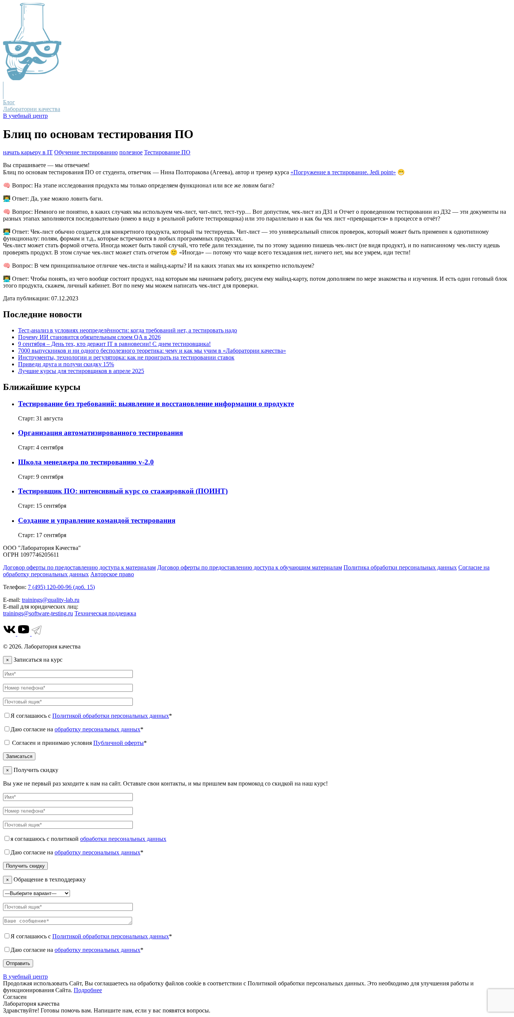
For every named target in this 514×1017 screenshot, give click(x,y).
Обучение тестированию (86, 152)
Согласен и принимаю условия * (79, 743)
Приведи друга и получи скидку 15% (66, 364)
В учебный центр (25, 116)
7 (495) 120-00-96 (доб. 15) (61, 587)
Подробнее (88, 990)
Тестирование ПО (167, 152)
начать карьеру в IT (28, 152)
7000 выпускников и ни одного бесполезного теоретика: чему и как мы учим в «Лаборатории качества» (152, 350)
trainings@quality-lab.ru (50, 600)
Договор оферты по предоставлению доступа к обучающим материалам (249, 567)
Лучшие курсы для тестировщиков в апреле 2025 (81, 371)
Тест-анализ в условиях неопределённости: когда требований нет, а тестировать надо (127, 330)
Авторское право (112, 574)
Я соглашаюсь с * (91, 716)
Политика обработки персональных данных (400, 567)
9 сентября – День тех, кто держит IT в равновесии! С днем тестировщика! (114, 344)
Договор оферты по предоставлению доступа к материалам (79, 567)
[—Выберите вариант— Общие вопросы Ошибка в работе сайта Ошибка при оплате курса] (36, 893)
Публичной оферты (118, 743)
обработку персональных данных (97, 729)
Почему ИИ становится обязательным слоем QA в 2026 (89, 337)
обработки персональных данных (123, 839)
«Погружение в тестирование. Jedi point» (343, 172)
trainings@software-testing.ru (38, 613)
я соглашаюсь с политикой (88, 839)
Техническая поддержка (105, 613)
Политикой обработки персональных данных (110, 716)
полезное (131, 152)
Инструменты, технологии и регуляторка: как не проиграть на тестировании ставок (126, 357)
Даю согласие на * (77, 729)
